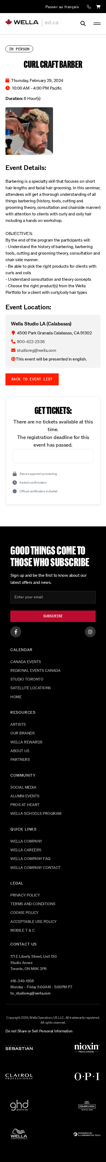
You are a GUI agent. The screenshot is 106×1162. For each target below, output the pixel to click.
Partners (20, 759)
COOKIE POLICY (24, 912)
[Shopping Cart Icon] (98, 7)
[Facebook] (15, 631)
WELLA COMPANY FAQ (30, 858)
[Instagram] (90, 631)
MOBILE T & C (22, 930)
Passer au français (62, 7)
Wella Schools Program (35, 813)
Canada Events (25, 662)
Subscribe (53, 616)
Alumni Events (24, 796)
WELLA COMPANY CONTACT (35, 867)
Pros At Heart (25, 805)
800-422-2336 (31, 341)
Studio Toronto (26, 679)
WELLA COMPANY (26, 841)
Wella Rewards (26, 742)
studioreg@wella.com (36, 350)
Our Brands (22, 733)
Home (15, 697)
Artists (18, 724)
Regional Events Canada (35, 670)
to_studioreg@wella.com (30, 993)
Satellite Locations (30, 688)
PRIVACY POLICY (25, 895)
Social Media (23, 787)
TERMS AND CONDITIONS (32, 904)
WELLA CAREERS (25, 850)
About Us (19, 751)
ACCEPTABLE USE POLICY (33, 921)
